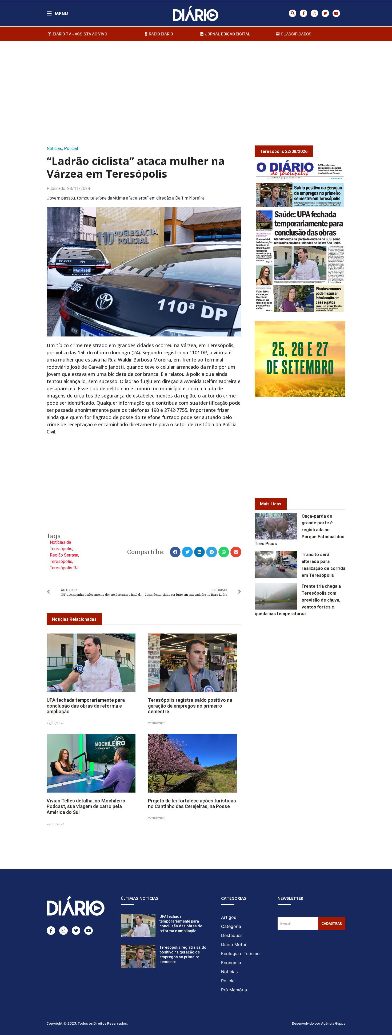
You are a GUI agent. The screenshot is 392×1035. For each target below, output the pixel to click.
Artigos (228, 917)
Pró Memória (234, 989)
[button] (292, 13)
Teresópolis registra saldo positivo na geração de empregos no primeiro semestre (190, 705)
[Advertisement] (196, 87)
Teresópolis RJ (64, 567)
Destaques (231, 935)
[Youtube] (336, 13)
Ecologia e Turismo (240, 953)
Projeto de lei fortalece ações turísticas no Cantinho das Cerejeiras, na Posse (192, 803)
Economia (231, 962)
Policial (71, 148)
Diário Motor (234, 944)
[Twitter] (325, 13)
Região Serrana (64, 555)
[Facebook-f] (303, 13)
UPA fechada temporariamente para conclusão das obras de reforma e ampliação (86, 705)
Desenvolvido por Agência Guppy (318, 1023)
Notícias (54, 148)
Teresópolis (61, 561)
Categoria (231, 926)
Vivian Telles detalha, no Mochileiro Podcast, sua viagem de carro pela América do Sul (86, 806)
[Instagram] (314, 13)
